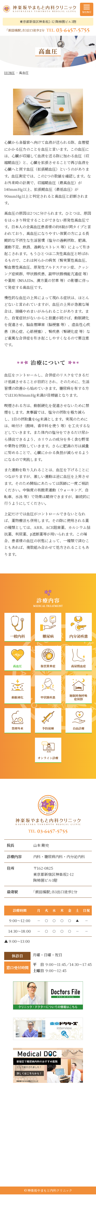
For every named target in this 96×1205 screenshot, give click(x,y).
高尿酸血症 (78, 666)
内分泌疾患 (78, 636)
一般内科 (17, 636)
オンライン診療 (48, 758)
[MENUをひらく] (86, 9)
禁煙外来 (17, 728)
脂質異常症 (48, 666)
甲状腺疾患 (48, 697)
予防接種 (48, 728)
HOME (9, 72)
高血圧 (17, 666)
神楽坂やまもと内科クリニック (50, 1190)
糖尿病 (48, 636)
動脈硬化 (17, 697)
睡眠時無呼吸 (78, 697)
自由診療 (78, 728)
